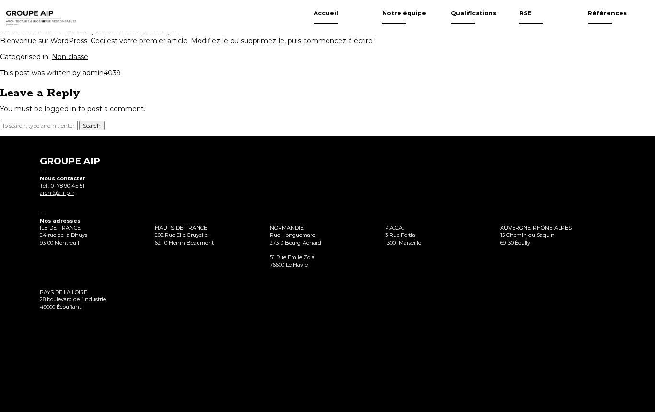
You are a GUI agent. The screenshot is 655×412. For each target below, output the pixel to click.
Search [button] (92, 125)
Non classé (70, 56)
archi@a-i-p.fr (57, 192)
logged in (60, 109)
